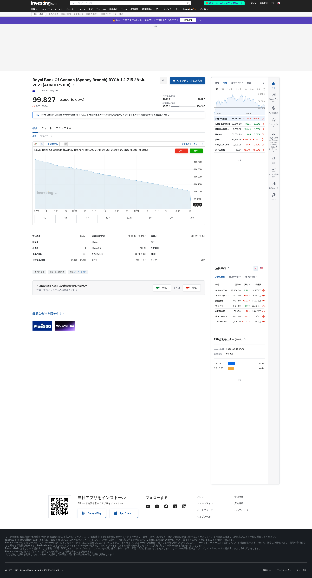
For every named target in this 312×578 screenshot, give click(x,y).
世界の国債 (53, 14)
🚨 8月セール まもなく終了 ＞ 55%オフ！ (224, 3)
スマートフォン (205, 503)
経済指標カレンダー (151, 9)
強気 (194, 287)
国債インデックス (109, 14)
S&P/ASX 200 (222, 144)
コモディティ (237, 83)
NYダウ (218, 134)
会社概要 (238, 496)
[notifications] (273, 3)
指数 (225, 83)
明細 (121, 14)
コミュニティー (65, 128)
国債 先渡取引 (92, 14)
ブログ (200, 496)
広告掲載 (238, 503)
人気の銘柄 (220, 276)
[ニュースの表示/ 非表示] (66, 144)
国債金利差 (78, 14)
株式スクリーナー (171, 9)
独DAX (218, 139)
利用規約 (267, 570)
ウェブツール (204, 516)
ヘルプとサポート (243, 510)
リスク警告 (302, 570)
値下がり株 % (251, 276)
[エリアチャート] (42, 144)
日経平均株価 (221, 118)
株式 (249, 83)
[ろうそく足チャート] (36, 144)
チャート (47, 128)
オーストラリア (80, 272)
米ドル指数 (220, 150)
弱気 (164, 287)
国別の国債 (66, 14)
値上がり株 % (235, 276)
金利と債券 (38, 14)
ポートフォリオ (205, 510)
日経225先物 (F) (222, 124)
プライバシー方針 (284, 570)
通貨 (217, 83)
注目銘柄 (220, 268)
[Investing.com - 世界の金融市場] (44, 3)
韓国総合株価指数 (223, 129)
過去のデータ (46, 136)
